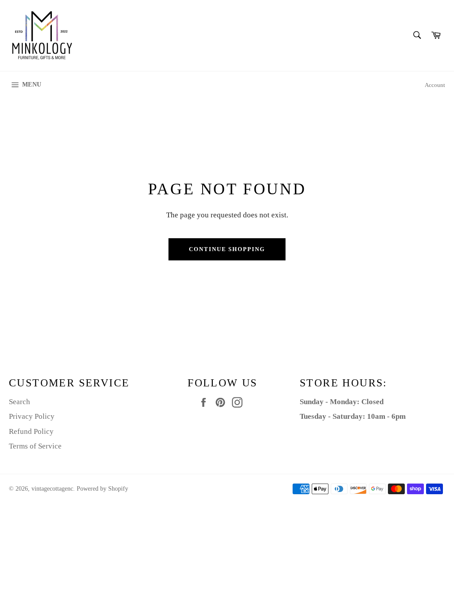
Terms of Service (35, 446)
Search (19, 401)
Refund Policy (31, 431)
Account (435, 85)
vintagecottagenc (52, 488)
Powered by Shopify (102, 488)
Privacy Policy (32, 416)
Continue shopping (227, 249)
